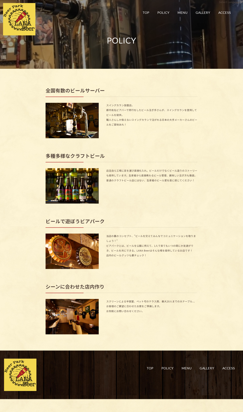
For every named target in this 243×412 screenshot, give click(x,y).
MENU (183, 12)
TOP (146, 12)
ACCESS (224, 12)
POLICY (163, 12)
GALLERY (203, 12)
